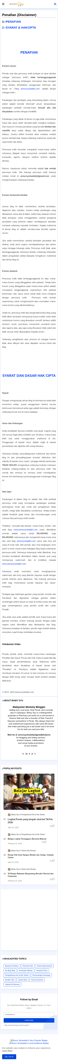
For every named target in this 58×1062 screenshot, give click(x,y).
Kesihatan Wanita (26, 971)
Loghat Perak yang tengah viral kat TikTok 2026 (30, 821)
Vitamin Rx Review (12, 984)
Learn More (7, 1050)
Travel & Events (37, 980)
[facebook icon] (23, 754)
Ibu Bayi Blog (10, 971)
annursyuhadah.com (30, 88)
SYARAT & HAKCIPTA (21, 27)
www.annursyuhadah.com (26, 529)
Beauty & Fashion (12, 966)
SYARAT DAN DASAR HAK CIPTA (29, 375)
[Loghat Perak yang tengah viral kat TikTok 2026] (29, 792)
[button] (55, 4)
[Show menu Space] (3, 4)
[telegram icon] (29, 754)
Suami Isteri (22, 980)
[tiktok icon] (32, 754)
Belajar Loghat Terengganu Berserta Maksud (27, 839)
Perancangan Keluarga (41, 975)
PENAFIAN (13, 21)
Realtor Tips (9, 980)
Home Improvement (44, 966)
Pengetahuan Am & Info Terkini (17, 975)
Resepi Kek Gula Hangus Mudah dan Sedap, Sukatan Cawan (31, 856)
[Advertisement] (29, 920)
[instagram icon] (26, 754)
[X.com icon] (35, 754)
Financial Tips (27, 966)
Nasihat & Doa (41, 971)
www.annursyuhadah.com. (14, 564)
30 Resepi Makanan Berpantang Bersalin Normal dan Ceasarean (30, 875)
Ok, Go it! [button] (9, 1057)
